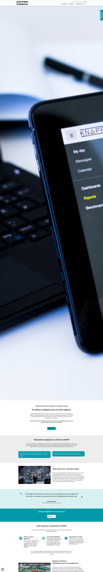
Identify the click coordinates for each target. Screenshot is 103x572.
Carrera (73, 1)
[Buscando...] (85, 4)
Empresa (71, 3)
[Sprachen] (85, 1)
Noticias (81, 1)
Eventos (77, 1)
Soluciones (64, 3)
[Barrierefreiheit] (83, 1)
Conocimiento (79, 3)
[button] (2, 569)
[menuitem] (73, 1)
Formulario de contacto (101, 15)
